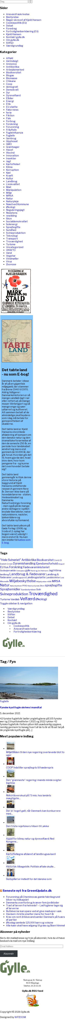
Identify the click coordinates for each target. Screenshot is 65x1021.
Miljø (9, 192)
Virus (9, 261)
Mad (8, 187)
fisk (6, 567)
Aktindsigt (12, 61)
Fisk (8, 118)
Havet (9, 149)
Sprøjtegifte (13, 227)
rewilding (11, 215)
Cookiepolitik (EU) (16, 22)
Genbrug (11, 138)
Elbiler (9, 98)
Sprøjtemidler (10, 589)
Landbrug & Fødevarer (27, 574)
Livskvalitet (13, 184)
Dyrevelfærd (13, 95)
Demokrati (12, 89)
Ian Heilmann (43, 571)
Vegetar (11, 255)
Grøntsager (13, 147)
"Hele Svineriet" (10, 560)
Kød (8, 172)
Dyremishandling (24, 563)
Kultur (9, 178)
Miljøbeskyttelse (22, 581)
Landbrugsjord (19, 577)
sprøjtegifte (53, 585)
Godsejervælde (8, 570)
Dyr (8, 92)
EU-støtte (12, 106)
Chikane (11, 81)
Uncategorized (14, 247)
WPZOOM (20, 1017)
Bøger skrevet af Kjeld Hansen (23, 20)
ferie (9, 112)
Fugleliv (10, 135)
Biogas (10, 75)
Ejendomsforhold (47, 563)
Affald (9, 58)
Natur (9, 198)
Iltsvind (10, 152)
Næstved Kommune (17, 204)
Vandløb (15, 599)
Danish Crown (6, 564)
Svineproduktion (16, 232)
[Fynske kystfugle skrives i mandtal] (29, 698)
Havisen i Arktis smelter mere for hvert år (30, 914)
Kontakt (12, 620)
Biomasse (11, 78)
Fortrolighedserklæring (27, 631)
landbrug (4, 574)
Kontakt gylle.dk (15, 37)
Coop (9, 84)
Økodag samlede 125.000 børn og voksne (29, 922)
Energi (10, 101)
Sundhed (11, 230)
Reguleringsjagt (15, 210)
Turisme (10, 244)
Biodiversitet (13, 72)
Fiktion (10, 115)
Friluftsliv (11, 129)
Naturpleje (12, 201)
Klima (9, 167)
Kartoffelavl (13, 164)
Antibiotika (12, 66)
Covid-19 (58, 560)
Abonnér (8, 953)
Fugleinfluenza (14, 132)
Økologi (10, 207)
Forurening (12, 127)
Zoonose (11, 264)
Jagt (8, 161)
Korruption (12, 169)
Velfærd (27, 598)
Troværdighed (14, 241)
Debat (9, 25)
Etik (8, 104)
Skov (9, 218)
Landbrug (11, 181)
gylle (27, 570)
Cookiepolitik (21, 626)
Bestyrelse (12, 17)
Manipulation (13, 190)
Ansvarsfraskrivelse (17, 14)
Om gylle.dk (12, 40)
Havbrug (34, 571)
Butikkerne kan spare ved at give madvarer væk (34, 911)
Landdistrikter (53, 577)
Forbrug (10, 121)
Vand (9, 253)
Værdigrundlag (14, 45)
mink (49, 581)
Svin (38, 589)
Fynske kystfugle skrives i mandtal (21, 707)
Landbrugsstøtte (35, 577)
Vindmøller (12, 258)
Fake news (12, 109)
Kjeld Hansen (13, 34)
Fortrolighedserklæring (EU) (22, 31)
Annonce (11, 64)
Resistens (11, 212)
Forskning (12, 124)
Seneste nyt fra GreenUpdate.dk (27, 890)
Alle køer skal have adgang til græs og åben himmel (35, 925)
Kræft (9, 175)
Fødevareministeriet (36, 567)
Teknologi (12, 235)
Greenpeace (20, 571)
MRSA (9, 195)
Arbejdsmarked (15, 69)
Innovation (12, 155)
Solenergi (11, 224)
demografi (12, 86)
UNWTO (11, 250)
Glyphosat (12, 141)
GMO (9, 144)
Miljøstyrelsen (41, 582)
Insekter (11, 158)
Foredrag (11, 28)
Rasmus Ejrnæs (33, 586)
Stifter (10, 42)
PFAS (24, 586)
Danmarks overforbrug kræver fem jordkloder (32, 902)
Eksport (61, 564)
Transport (12, 238)
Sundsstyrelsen (28, 589)
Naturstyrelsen (16, 586)
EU (2, 567)
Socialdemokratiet (17, 221)
